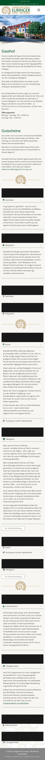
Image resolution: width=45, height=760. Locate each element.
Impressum (17, 756)
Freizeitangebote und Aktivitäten (16, 703)
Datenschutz (29, 756)
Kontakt (8, 756)
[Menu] (38, 10)
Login (38, 756)
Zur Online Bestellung (13, 528)
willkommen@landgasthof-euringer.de (25, 4)
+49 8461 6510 (25, 1)
